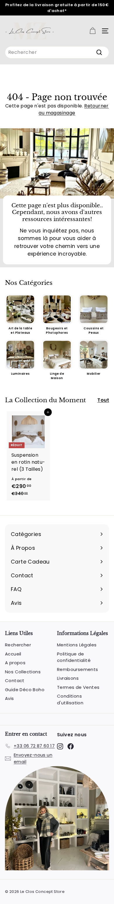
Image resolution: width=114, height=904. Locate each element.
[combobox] (57, 52)
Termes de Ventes (78, 687)
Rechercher (18, 645)
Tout (103, 400)
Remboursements (77, 669)
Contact (15, 680)
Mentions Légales (76, 645)
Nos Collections (23, 672)
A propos (15, 663)
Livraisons (68, 678)
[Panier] (92, 31)
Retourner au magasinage (74, 109)
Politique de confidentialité (74, 657)
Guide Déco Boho (24, 689)
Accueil (13, 654)
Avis (9, 698)
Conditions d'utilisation (70, 699)
